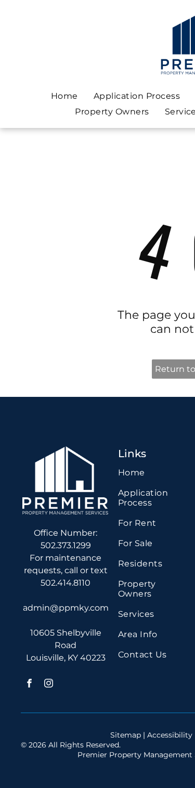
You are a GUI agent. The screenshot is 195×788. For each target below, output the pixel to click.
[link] (151, 548)
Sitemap (125, 735)
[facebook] (29, 684)
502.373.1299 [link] (66, 545)
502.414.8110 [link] (65, 583)
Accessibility (169, 735)
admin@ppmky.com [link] (66, 608)
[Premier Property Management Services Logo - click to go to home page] (65, 451)
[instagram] (48, 684)
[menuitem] (64, 96)
